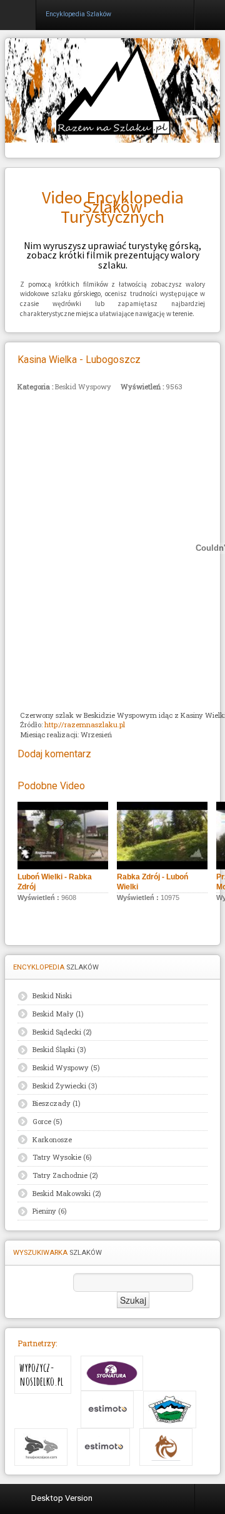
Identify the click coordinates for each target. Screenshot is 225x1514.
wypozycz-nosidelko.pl (41, 1374)
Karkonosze (52, 1139)
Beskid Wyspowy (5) (66, 1067)
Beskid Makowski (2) (66, 1193)
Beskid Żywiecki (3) (65, 1085)
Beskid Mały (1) (58, 1013)
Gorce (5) (47, 1121)
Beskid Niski (52, 995)
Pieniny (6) (49, 1210)
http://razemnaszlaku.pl (84, 724)
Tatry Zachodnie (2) (65, 1175)
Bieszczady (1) (56, 1103)
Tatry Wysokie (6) (62, 1157)
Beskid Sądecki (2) (62, 1031)
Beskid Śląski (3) (59, 1049)
